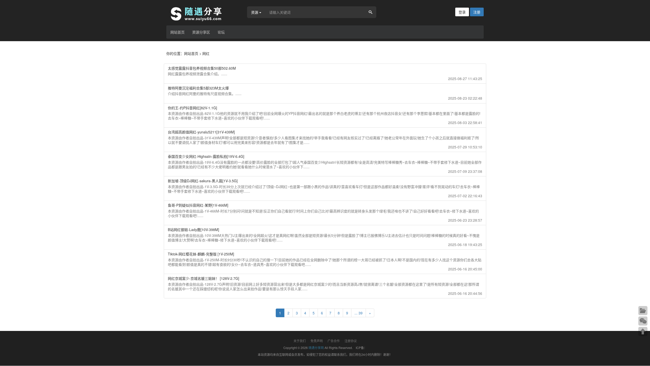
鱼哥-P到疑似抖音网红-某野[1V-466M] (198, 205)
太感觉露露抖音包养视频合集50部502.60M (202, 68)
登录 (462, 11)
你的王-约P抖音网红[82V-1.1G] (192, 107)
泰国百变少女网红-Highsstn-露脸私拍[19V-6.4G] (206, 156)
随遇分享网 (316, 347)
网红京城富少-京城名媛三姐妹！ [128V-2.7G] (203, 278)
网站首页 (177, 32)
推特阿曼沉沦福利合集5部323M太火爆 (198, 87)
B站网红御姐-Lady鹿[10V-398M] (193, 229)
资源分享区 (201, 32)
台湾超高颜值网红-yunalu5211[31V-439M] (201, 131)
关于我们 (300, 341)
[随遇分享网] (199, 13)
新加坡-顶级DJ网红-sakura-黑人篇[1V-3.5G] (203, 180)
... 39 (358, 312)
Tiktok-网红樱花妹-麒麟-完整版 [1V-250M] (201, 253)
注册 (476, 11)
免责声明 (317, 341)
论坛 (221, 32)
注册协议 (351, 341)
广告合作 (334, 341)
